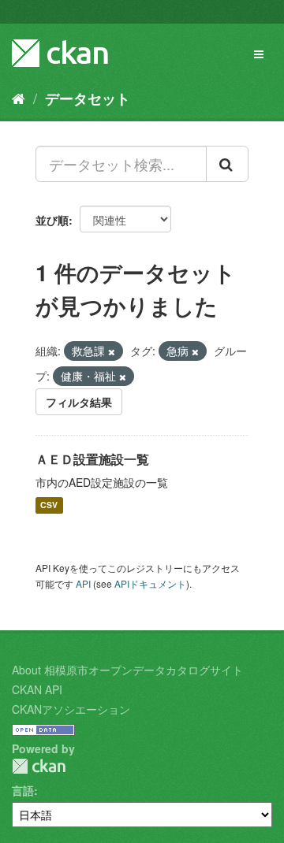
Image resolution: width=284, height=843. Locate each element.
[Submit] (227, 164)
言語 (23, 790)
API (83, 583)
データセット (87, 98)
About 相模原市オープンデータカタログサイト (127, 670)
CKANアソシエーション (71, 709)
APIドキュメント (150, 583)
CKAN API (37, 689)
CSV (49, 505)
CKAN (38, 766)
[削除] (111, 351)
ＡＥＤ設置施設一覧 (92, 459)
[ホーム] (18, 97)
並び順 (52, 220)
